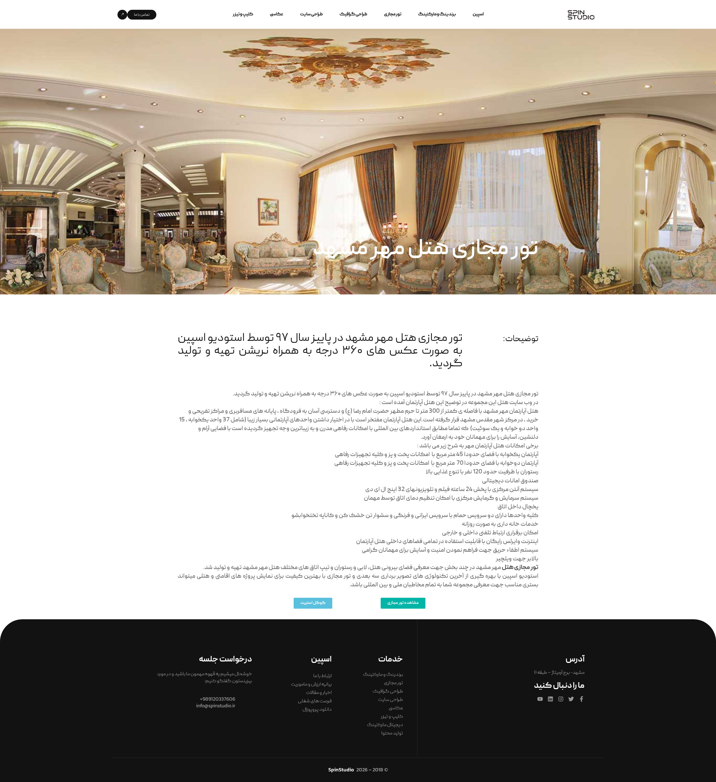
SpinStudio (341, 769)
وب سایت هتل (515, 402)
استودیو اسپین (520, 576)
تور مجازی (392, 14)
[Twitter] (571, 699)
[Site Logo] (581, 14)
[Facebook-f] (581, 699)
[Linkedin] (550, 699)
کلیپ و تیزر (243, 14)
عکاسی (276, 14)
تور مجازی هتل (520, 567)
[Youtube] (540, 699)
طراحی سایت (311, 14)
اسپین (478, 14)
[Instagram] (561, 699)
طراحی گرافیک (353, 14)
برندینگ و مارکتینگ (437, 14)
